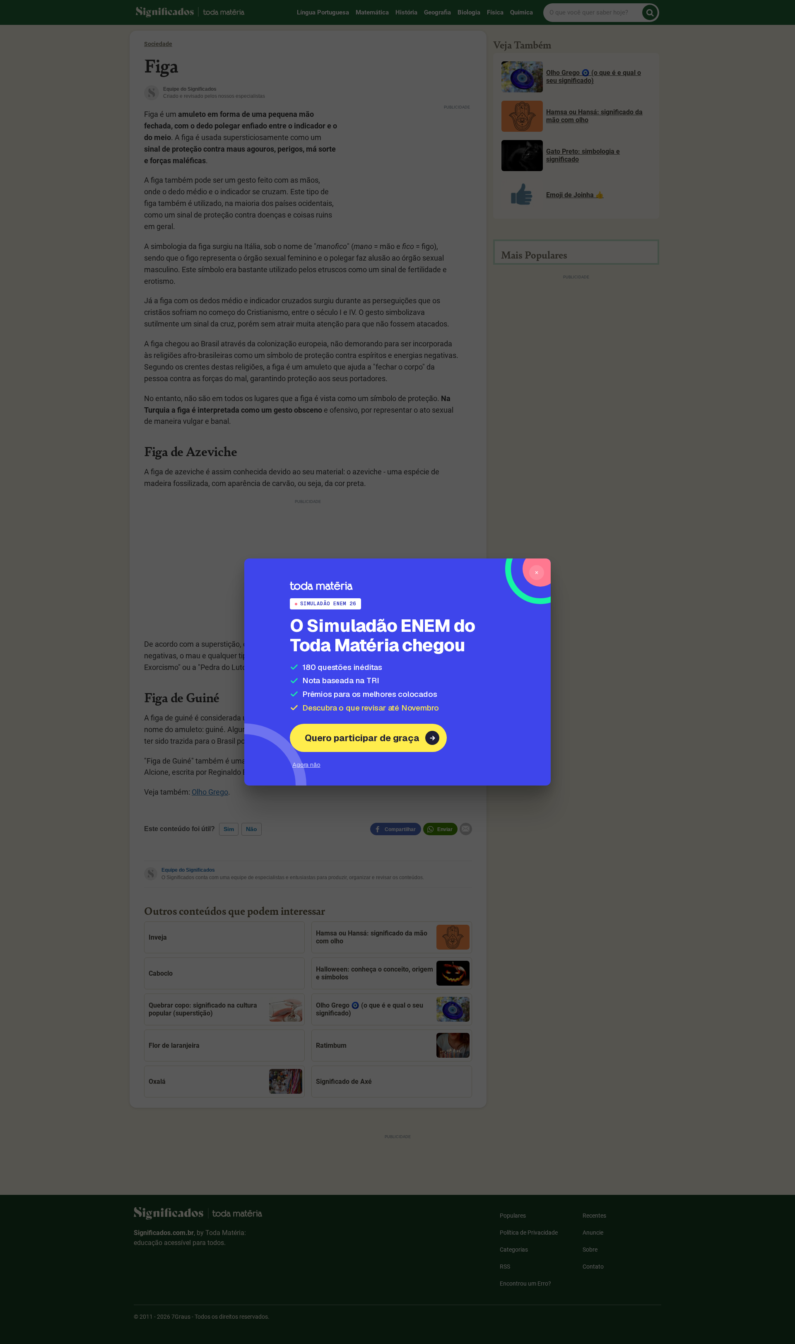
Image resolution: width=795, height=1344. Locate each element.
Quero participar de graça (362, 738)
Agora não (306, 765)
